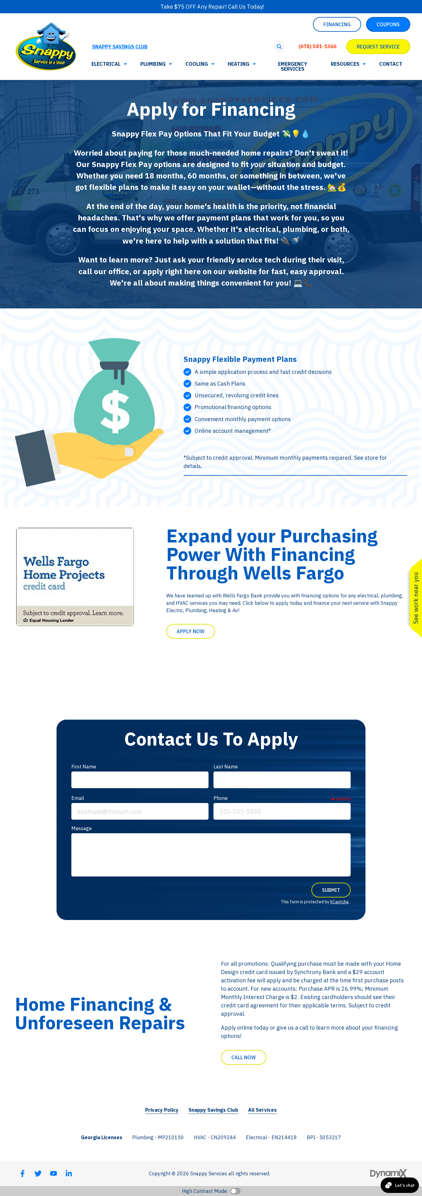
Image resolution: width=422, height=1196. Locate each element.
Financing (337, 24)
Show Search (279, 46)
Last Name (225, 766)
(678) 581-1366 (317, 46)
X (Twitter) (38, 1173)
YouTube (53, 1173)
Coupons (388, 24)
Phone (220, 798)
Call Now (243, 1057)
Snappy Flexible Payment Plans (240, 359)
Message (81, 828)
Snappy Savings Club (120, 47)
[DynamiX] (388, 1174)
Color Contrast (235, 1191)
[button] (347, 64)
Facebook (22, 1173)
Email (77, 798)
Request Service (378, 47)
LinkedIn (69, 1173)
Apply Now (191, 631)
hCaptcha (339, 902)
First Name (83, 766)
